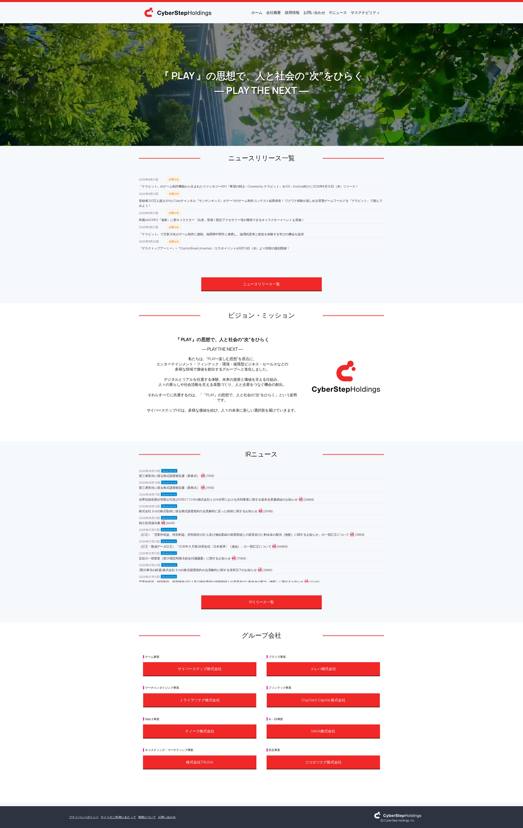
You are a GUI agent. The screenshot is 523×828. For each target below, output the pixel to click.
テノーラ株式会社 (199, 731)
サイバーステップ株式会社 (200, 668)
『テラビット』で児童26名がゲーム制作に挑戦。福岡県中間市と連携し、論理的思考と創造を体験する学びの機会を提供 (221, 234)
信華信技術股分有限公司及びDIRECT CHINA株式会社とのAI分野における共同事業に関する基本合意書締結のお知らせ (218, 499)
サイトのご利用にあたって (118, 817)
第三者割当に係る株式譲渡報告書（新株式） (169, 476)
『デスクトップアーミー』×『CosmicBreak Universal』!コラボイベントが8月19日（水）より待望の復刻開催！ (214, 248)
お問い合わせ (167, 817)
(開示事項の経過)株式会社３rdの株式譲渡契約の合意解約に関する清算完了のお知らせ (198, 570)
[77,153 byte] (205, 488)
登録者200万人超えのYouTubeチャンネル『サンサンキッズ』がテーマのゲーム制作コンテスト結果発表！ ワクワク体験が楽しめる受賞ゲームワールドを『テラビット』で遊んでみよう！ (260, 203)
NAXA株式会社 (323, 731)
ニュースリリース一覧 (261, 283)
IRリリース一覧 (261, 601)
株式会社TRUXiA (199, 762)
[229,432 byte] (308, 582)
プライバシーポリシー (84, 817)
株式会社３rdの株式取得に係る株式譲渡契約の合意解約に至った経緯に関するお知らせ (198, 511)
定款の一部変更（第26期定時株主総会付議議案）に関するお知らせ (185, 558)
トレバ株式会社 (323, 668)
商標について (147, 817)
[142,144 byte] (354, 535)
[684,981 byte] (276, 546)
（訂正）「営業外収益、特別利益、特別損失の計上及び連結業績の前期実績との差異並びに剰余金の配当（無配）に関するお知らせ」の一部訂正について (244, 534)
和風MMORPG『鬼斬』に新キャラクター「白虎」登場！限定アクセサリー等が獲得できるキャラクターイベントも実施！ (221, 220)
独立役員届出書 (149, 523)
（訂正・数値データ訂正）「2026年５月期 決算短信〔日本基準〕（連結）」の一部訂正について (205, 546)
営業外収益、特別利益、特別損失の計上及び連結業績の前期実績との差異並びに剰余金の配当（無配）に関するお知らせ (221, 582)
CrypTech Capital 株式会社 (323, 699)
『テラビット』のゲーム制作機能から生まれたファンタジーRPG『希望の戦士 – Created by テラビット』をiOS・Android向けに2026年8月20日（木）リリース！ (248, 186)
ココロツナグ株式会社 (323, 762)
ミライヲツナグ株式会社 (200, 699)
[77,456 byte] (205, 476)
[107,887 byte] (262, 570)
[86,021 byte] (165, 523)
